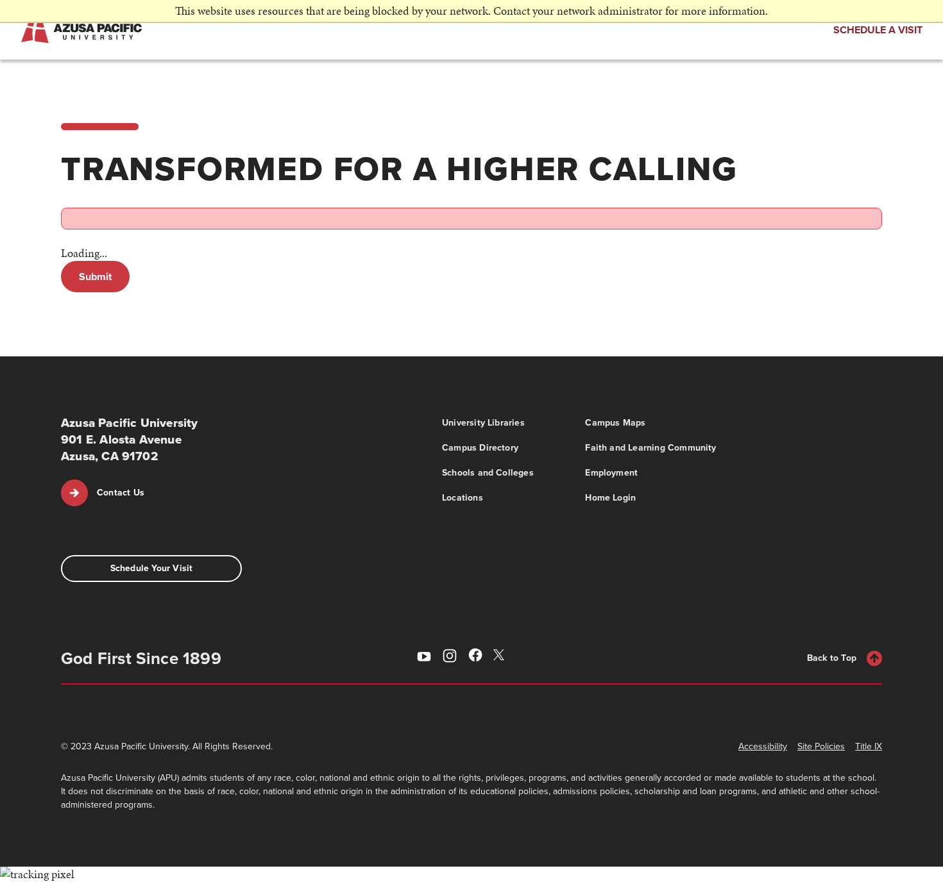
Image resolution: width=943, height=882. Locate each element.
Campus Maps (615, 422)
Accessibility (762, 746)
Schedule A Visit (877, 29)
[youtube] (424, 658)
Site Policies (821, 746)
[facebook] (475, 657)
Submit (95, 276)
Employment (611, 472)
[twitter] (501, 656)
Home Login (610, 497)
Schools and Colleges (488, 472)
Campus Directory (480, 447)
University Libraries (483, 422)
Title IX (868, 746)
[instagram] (449, 658)
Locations (462, 497)
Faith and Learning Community (650, 447)
